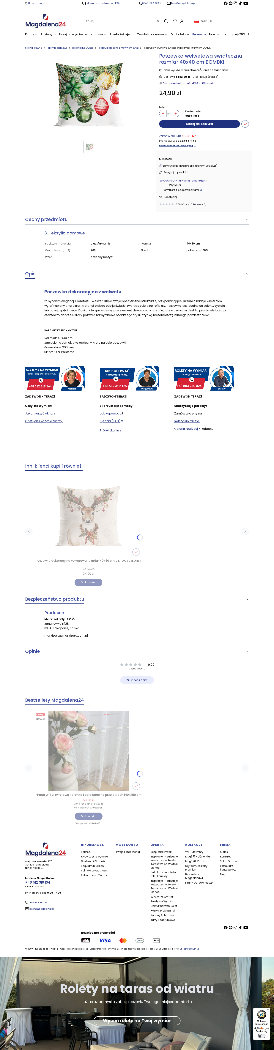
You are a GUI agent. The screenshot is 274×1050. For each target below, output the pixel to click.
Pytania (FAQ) (110, 421)
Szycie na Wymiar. (162, 896)
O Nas (224, 852)
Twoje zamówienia (128, 852)
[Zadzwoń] (204, 378)
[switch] (261, 1036)
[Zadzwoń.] (55, 378)
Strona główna (33, 47)
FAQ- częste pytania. (94, 856)
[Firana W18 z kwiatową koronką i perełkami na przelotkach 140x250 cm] (88, 751)
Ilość (162, 107)
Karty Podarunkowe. (163, 920)
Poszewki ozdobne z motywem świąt (118, 47)
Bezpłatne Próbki (161, 852)
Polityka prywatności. (94, 870)
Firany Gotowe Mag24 (199, 883)
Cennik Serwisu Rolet (164, 906)
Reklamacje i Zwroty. (94, 875)
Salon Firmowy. (229, 861)
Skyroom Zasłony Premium (196, 867)
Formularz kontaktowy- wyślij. (176, 145)
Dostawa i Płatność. (93, 861)
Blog (223, 874)
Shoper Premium (188, 948)
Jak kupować (109, 413)
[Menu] (268, 1010)
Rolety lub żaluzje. (187, 421)
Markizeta (165, 159)
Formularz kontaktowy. (228, 867)
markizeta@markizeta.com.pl (66, 635)
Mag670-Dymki (195, 861)
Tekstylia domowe (57, 47)
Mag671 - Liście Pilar (198, 856)
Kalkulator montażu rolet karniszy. (163, 874)
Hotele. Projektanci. (163, 910)
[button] (166, 21)
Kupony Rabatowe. (163, 915)
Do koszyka (88, 582)
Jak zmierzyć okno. (39, 413)
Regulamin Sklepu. (93, 866)
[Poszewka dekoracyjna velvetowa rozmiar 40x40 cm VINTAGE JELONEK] (88, 517)
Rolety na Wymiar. (162, 901)
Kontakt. (225, 856)
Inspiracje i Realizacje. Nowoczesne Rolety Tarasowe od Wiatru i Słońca (164, 862)
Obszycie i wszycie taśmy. (44, 421)
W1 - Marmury (194, 852)
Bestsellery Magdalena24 (194, 876)
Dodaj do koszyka (199, 124)
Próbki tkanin (109, 430)
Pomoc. (86, 852)
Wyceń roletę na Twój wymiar (137, 1021)
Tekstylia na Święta (82, 47)
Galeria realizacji (186, 429)
